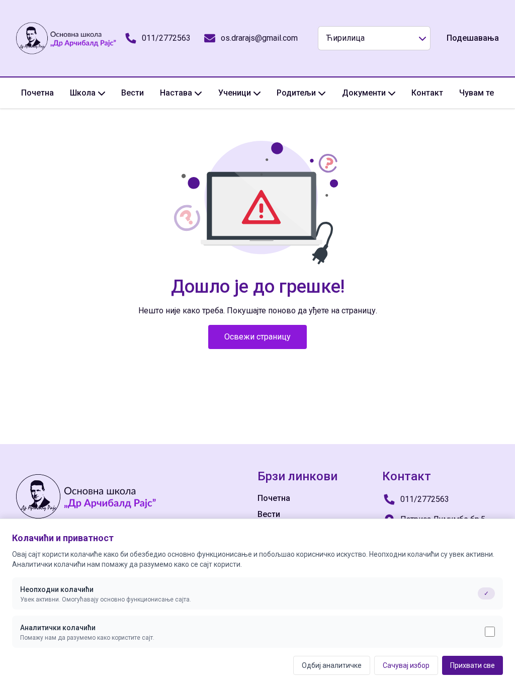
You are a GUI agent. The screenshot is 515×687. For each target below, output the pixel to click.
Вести (132, 93)
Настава (176, 93)
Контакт (427, 93)
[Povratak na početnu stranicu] (66, 38)
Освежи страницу (257, 336)
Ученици (234, 93)
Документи (364, 93)
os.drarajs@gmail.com (259, 38)
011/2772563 (166, 38)
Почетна (37, 93)
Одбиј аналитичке (332, 665)
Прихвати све (472, 665)
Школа (83, 93)
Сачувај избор (406, 665)
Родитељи (296, 93)
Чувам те (476, 93)
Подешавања (473, 38)
